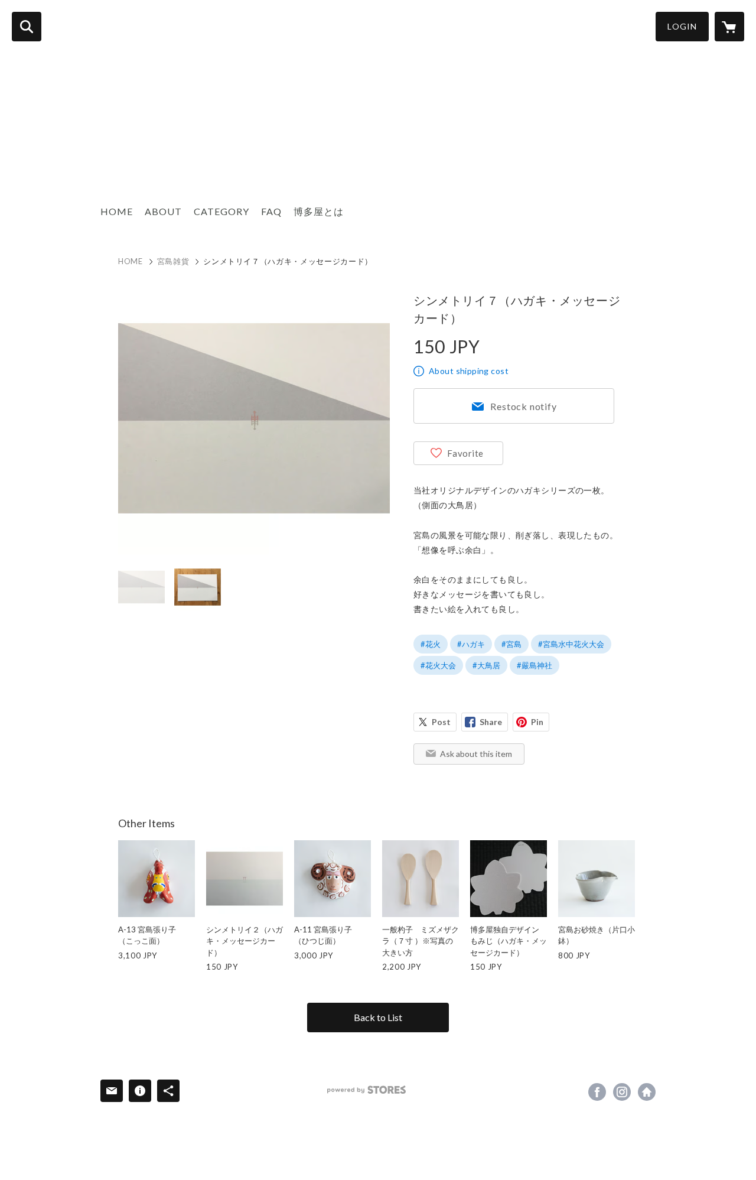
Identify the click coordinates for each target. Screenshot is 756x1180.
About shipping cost (469, 371)
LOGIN (682, 26)
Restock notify (523, 406)
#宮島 (511, 644)
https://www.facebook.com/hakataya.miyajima (597, 1092)
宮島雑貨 (173, 261)
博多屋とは (319, 211)
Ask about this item (476, 754)
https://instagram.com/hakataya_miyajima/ (622, 1092)
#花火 (431, 644)
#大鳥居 (486, 665)
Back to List (378, 1017)
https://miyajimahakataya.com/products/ (647, 1092)
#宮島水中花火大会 (571, 644)
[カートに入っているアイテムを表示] (729, 26)
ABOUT (163, 211)
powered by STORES (366, 1089)
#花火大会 (438, 665)
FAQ (271, 211)
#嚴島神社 (534, 665)
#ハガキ (471, 644)
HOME (116, 211)
